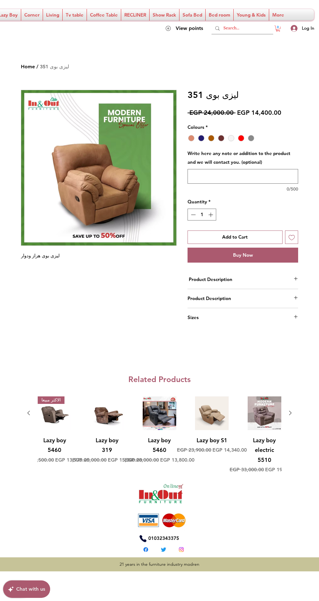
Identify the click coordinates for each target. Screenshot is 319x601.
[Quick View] (107, 413)
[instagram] (181, 549)
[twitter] (163, 549)
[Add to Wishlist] (291, 237)
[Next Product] (290, 413)
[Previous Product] (28, 413)
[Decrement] (192, 215)
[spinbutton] (202, 215)
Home (28, 67)
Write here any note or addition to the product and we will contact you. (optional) (239, 157)
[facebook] (146, 549)
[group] (159, 435)
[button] (278, 29)
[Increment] (211, 215)
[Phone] (143, 539)
